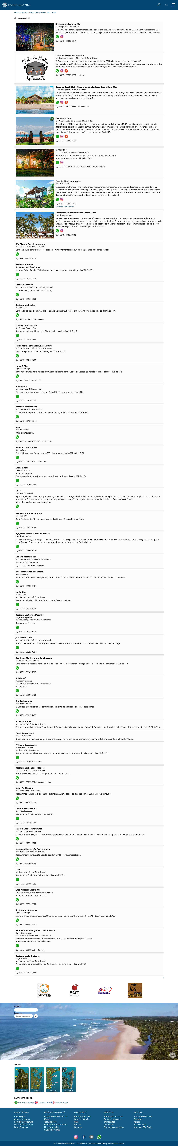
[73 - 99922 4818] (58, 71)
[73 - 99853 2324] (18, 779)
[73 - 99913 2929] (18, 438)
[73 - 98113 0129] (18, 275)
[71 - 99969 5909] (18, 547)
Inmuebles (109, 1124)
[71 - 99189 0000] (18, 799)
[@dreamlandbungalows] (62, 231)
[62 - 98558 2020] (18, 255)
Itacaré (137, 1121)
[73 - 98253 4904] (18, 648)
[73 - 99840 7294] (18, 397)
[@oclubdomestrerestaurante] (62, 71)
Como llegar (19, 1116)
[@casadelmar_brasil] (62, 200)
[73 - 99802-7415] (58, 163)
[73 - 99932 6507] (18, 582)
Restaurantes (51, 12)
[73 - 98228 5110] (18, 628)
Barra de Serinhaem (143, 1116)
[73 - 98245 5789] (18, 356)
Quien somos (93, 1143)
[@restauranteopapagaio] (62, 163)
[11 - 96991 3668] (18, 839)
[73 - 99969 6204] (18, 946)
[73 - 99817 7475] (18, 712)
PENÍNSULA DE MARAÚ (54, 1112)
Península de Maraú (21, 12)
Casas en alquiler (82, 1119)
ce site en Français (61, 1102)
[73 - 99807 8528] (18, 316)
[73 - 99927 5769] (18, 524)
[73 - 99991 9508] (18, 900)
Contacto (121, 1143)
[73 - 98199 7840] (18, 377)
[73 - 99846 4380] (18, 336)
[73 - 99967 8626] (18, 295)
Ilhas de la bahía (51, 1127)
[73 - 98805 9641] (58, 37)
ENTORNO (138, 1112)
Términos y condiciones (107, 1143)
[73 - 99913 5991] (18, 458)
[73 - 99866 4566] (58, 231)
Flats (76, 1121)
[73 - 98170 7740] (18, 819)
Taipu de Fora (50, 1121)
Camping (78, 1127)
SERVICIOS (109, 1112)
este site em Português (26, 1102)
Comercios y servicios (114, 1127)
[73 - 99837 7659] (18, 969)
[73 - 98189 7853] (18, 880)
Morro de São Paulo (143, 1127)
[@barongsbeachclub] (62, 103)
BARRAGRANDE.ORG (23, 1098)
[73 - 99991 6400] (18, 691)
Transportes (109, 1121)
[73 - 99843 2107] (58, 200)
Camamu (138, 1119)
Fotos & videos (21, 1127)
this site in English (44, 1102)
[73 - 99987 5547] (18, 921)
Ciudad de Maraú (52, 1129)
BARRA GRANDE (21, 1112)
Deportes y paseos (112, 1119)
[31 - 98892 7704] (58, 137)
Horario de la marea (23, 1124)
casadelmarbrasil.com (65, 206)
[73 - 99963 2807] (18, 669)
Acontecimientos (22, 1119)
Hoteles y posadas (82, 1116)
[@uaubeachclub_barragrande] (62, 137)
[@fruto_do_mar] (62, 37)
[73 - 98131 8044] (18, 417)
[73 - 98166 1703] (18, 758)
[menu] (173, 4)
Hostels (77, 1124)
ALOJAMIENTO (80, 1112)
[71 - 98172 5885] (58, 103)
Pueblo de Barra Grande (55, 1124)
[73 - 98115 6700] (18, 605)
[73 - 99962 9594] (18, 507)
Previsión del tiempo (23, 1121)
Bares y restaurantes (37, 12)
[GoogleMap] (67, 71)
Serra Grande (140, 1124)
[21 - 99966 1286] (18, 860)
